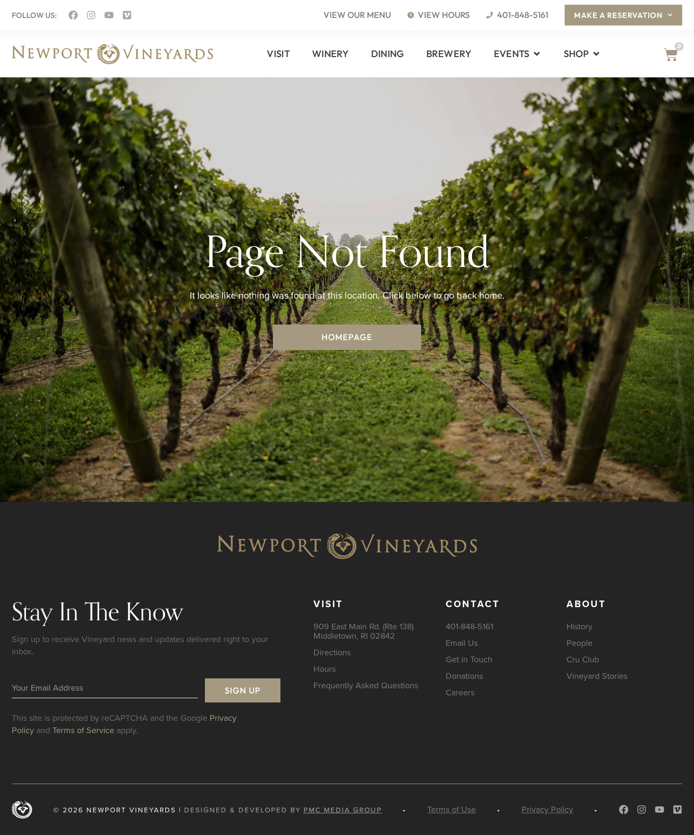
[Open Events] (537, 54)
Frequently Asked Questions (365, 685)
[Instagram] (91, 15)
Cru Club (583, 659)
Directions (332, 652)
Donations (464, 676)
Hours (324, 669)
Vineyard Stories (597, 676)
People (579, 643)
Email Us (462, 643)
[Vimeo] (127, 15)
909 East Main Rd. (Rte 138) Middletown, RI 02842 (363, 631)
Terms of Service (83, 730)
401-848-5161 (469, 626)
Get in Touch (469, 659)
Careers (460, 692)
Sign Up (243, 690)
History (579, 626)
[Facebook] (73, 15)
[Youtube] (109, 15)
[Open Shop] (596, 54)
